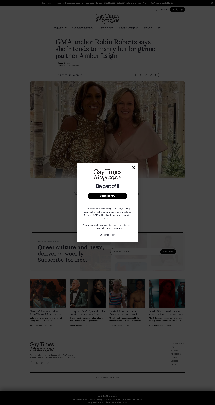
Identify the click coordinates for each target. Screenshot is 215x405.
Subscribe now (107, 196)
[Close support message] (133, 167)
